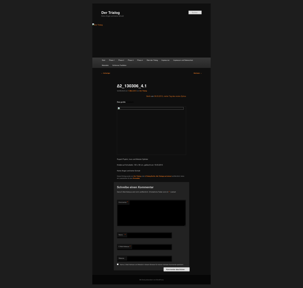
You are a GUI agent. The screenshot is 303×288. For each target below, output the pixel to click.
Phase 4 (140, 60)
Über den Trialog (152, 60)
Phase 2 (121, 60)
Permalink (136, 178)
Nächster (198, 73)
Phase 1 (112, 60)
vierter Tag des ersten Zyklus (175, 96)
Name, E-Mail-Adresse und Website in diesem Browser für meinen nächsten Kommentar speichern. (152, 264)
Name (122, 235)
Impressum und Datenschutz (183, 60)
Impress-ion (165, 60)
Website (121, 258)
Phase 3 (131, 60)
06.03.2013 (158, 96)
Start (103, 60)
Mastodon (105, 65)
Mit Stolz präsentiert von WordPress (151, 280)
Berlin (148, 96)
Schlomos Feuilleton (119, 65)
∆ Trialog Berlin (150, 176)
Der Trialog (110, 12)
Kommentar (123, 202)
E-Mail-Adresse (125, 246)
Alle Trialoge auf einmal (163, 176)
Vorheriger (105, 73)
